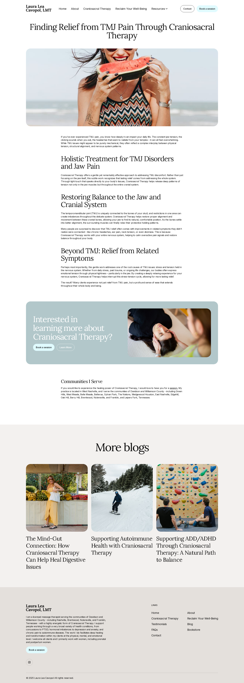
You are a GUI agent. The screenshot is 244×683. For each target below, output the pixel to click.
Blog (190, 624)
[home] (38, 9)
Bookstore (193, 629)
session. (174, 388)
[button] (159, 9)
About (75, 8)
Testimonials (159, 624)
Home (63, 8)
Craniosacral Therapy (97, 8)
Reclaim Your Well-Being (131, 8)
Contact (156, 635)
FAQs (154, 629)
